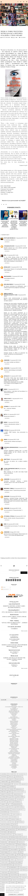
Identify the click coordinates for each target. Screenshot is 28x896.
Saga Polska (12, 847)
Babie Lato (11, 776)
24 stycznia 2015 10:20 (15, 508)
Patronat (14, 734)
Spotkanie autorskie (14, 751)
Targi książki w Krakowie (14, 753)
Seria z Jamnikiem (13, 852)
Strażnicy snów (21, 857)
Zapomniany (3, 887)
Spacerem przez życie (14, 650)
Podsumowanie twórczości (14, 736)
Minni (5, 389)
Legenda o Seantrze (16, 814)
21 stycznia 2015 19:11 (13, 389)
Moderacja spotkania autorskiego (14, 729)
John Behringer (17, 801)
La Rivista (14, 728)
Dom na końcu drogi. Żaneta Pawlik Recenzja (14, 617)
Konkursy (14, 726)
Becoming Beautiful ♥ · (14, 610)
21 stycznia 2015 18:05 (17, 276)
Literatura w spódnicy (15, 819)
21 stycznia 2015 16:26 (12, 255)
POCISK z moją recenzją (14, 733)
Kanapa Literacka (14, 724)
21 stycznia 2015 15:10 (21, 238)
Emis (5, 524)
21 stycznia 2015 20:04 (13, 422)
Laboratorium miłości (5, 814)
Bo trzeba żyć (10, 779)
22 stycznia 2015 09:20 (14, 430)
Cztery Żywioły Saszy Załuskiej (7, 789)
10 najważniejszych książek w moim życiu (14, 706)
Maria (5, 439)
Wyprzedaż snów (4, 882)
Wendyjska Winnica (13, 872)
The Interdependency (13, 867)
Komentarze (5, 589)
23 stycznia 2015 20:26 (15, 496)
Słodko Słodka (14, 642)
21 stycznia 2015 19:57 (13, 414)
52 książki (14, 707)
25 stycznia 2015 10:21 (20, 516)
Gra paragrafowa (14, 722)
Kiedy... (9, 804)
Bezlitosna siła (18, 776)
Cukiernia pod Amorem (14, 781)
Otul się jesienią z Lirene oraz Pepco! (14, 612)
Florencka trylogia (17, 794)
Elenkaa (6, 406)
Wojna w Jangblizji (4, 877)
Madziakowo (7, 276)
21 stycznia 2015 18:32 (15, 360)
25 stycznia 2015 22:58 (12, 524)
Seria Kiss (22, 849)
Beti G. (6, 414)
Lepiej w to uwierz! (4, 819)
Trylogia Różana (22, 867)
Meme (5, 422)
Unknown (6, 360)
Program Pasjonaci (14, 740)
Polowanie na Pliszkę (22, 839)
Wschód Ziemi (23, 877)
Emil (5, 255)
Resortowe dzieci (11, 844)
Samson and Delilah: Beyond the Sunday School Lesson (14, 658)
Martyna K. (7, 459)
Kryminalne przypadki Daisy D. (17, 809)
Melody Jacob (14, 655)
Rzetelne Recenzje (9, 238)
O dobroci (14, 628)
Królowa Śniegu (8, 284)
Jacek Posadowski (10, 799)
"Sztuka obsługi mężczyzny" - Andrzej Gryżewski (14, 623)
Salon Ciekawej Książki (14, 748)
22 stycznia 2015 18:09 (16, 459)
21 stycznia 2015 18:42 (15, 376)
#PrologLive (14, 705)
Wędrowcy (19, 882)
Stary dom (18, 854)
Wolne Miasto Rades (14, 877)
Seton (20, 852)
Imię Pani (2, 799)
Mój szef (14, 824)
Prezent (14, 737)
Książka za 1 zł (14, 727)
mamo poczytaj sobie (14, 663)
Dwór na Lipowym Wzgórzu (19, 791)
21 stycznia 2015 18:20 (19, 284)
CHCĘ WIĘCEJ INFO (12, 894)
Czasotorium (11, 786)
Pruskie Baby (13, 842)
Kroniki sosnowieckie (5, 809)
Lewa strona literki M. (14, 604)
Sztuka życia (18, 859)
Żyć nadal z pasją (9, 516)
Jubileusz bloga (14, 723)
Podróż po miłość (12, 839)
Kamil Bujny (7, 398)
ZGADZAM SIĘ (20, 894)
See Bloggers (14, 749)
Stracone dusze (12, 857)
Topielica (14, 665)
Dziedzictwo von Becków (5, 794)
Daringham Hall (19, 789)
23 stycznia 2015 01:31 (15, 479)
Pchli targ (14, 735)
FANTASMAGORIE (14, 639)
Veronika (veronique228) (11, 447)
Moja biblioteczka (14, 730)
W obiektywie (14, 755)
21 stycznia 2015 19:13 (17, 398)
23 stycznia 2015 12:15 (20, 488)
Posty (3, 587)
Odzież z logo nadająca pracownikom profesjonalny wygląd (14, 645)
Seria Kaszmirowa (14, 849)
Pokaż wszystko (24, 668)
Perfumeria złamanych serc (6, 834)
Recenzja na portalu (14, 745)
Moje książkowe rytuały (14, 731)
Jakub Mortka (19, 799)
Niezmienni (3, 829)
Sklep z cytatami (14, 750)
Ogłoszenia (22, 37)
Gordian (12, 796)
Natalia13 (7, 376)
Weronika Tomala (9, 488)
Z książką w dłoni (9, 246)
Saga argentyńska (4, 849)
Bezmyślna (3, 779)
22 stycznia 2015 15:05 (13, 439)
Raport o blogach (14, 742)
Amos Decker (3, 776)
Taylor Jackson (17, 864)
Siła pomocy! (14, 652)
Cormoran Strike (4, 781)
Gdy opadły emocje (4, 796)
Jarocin (9, 801)
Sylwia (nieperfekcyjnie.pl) (12, 468)
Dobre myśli (3, 791)
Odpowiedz (7, 251)
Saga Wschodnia (20, 847)
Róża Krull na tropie (21, 844)
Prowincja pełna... (4, 842)
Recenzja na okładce (14, 744)
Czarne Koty (23, 784)
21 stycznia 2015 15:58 (20, 246)
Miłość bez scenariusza (5, 824)
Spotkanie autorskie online (14, 752)
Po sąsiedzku (3, 839)
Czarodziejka (3, 786)
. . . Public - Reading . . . (14, 620)
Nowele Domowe (14, 614)
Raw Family (3, 844)
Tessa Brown (3, 867)
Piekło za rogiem (18, 834)
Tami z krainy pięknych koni (6, 864)
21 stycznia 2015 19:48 (14, 406)
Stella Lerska (3, 857)
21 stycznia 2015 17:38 (16, 267)
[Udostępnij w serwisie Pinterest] (6, 205)
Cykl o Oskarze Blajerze (5, 784)
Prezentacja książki (14, 739)
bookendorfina (14, 637)
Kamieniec (3, 804)
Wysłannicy (12, 882)
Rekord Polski (14, 746)
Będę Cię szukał (19, 779)
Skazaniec (3, 854)
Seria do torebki (4, 852)
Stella (24, 854)
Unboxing (14, 754)
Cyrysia (6, 430)
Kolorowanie (14, 725)
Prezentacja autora (14, 738)
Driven (9, 791)
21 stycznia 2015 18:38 (15, 368)
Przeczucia (20, 842)
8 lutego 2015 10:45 (14, 532)
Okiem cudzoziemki (21, 829)
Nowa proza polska (11, 829)
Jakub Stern (3, 801)
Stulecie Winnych (4, 859)
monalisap (7, 267)
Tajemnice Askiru (4, 862)
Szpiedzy (12, 859)
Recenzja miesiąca (14, 743)
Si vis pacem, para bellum (14, 626)
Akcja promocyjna (14, 708)
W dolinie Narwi (4, 872)
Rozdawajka (14, 747)
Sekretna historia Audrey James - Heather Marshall (14, 606)
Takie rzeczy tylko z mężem (15, 862)
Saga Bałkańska (4, 847)
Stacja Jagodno (11, 854)
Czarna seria (15, 784)
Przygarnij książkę (14, 741)
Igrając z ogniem (20, 796)
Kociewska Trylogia (16, 804)
